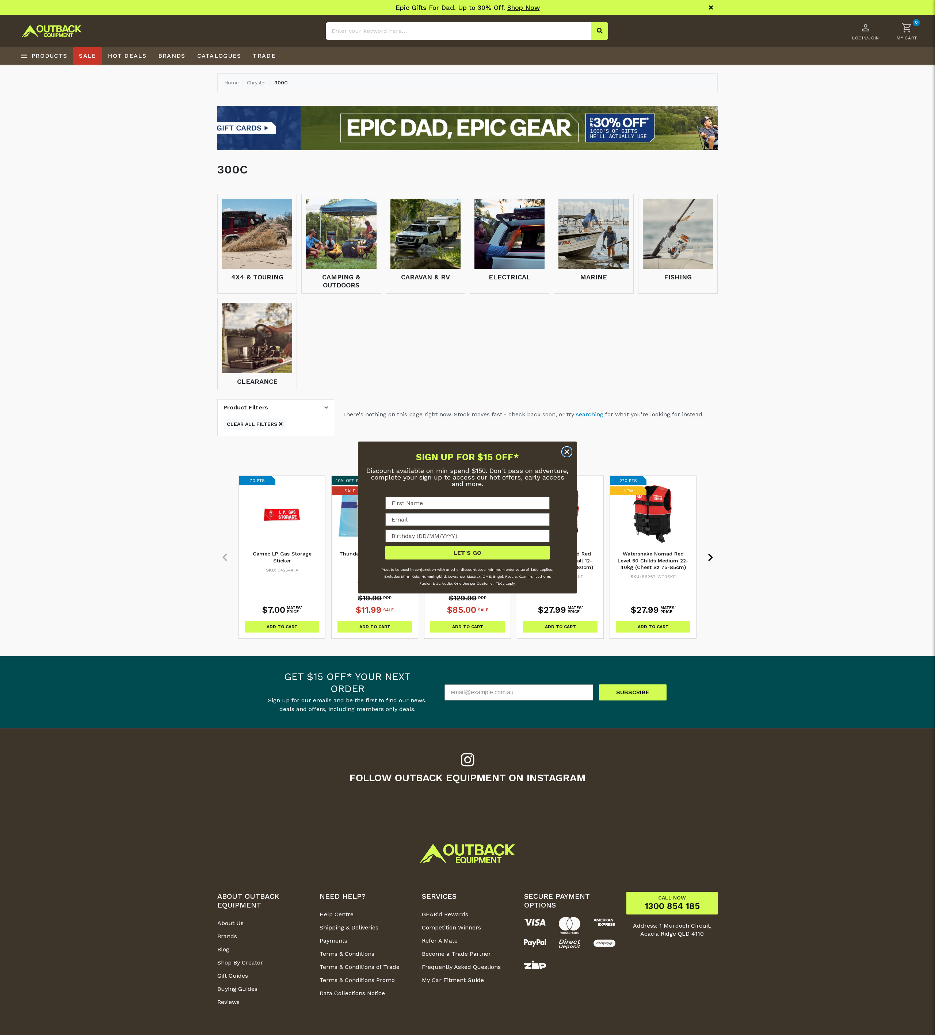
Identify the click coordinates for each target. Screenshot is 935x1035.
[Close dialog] (567, 452)
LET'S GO (467, 552)
